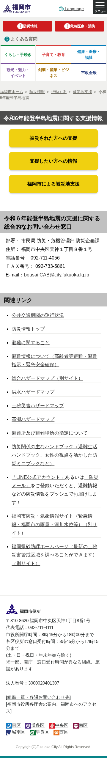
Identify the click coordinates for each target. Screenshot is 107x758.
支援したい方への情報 (53, 160)
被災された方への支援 (53, 138)
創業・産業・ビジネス (53, 72)
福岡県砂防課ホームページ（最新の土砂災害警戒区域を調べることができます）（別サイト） (54, 555)
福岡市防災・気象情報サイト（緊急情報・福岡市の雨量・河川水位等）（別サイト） (54, 524)
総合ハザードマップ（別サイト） (47, 378)
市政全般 (89, 72)
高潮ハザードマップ (33, 419)
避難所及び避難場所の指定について (50, 432)
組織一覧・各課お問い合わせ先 (38, 697)
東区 (16, 725)
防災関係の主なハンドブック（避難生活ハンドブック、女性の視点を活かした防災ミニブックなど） (54, 455)
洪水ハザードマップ (33, 391)
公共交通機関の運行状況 (38, 315)
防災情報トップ (28, 328)
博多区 (38, 725)
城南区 (18, 732)
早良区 (42, 732)
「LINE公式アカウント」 (38, 477)
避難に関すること (31, 342)
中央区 (61, 725)
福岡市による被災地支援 (53, 183)
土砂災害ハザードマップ (38, 405)
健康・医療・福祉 (88, 54)
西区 (63, 732)
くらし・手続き (18, 54)
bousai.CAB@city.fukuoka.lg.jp (56, 274)
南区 (83, 725)
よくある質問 (24, 38)
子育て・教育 (53, 54)
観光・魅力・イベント (18, 72)
